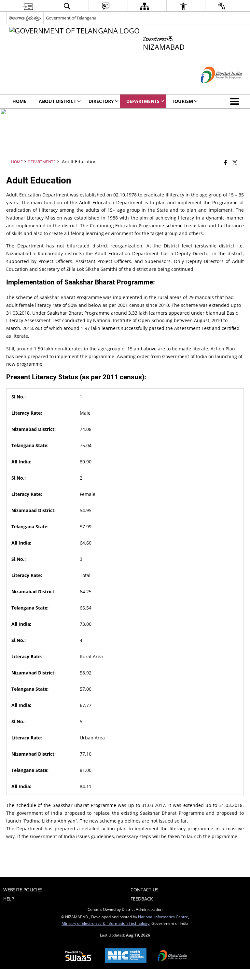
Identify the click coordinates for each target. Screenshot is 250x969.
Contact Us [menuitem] (145, 890)
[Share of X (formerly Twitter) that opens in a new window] (235, 162)
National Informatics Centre (163, 916)
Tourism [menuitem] (182, 101)
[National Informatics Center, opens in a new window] (125, 956)
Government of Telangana (71, 18)
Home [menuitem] (19, 101)
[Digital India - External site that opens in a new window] (213, 88)
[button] (236, 101)
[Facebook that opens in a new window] (225, 162)
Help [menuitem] (8, 899)
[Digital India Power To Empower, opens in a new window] (172, 956)
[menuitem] (28, 6)
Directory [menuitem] (101, 101)
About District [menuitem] (57, 101)
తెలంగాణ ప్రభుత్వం (25, 18)
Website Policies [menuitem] (23, 890)
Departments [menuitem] (143, 101)
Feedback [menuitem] (142, 899)
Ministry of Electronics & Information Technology (105, 923)
